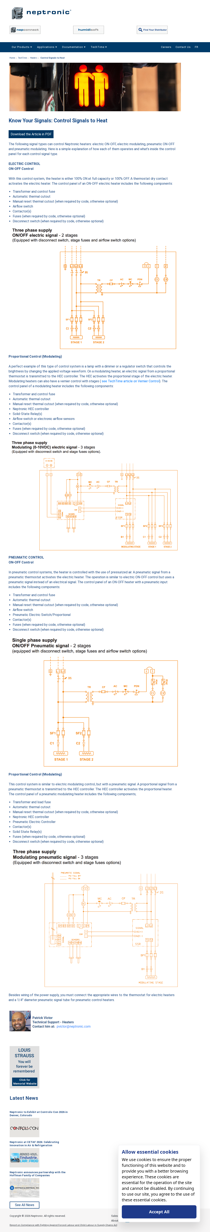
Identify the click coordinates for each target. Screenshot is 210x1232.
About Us (116, 1220)
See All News (24, 1205)
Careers (166, 47)
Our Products (21, 47)
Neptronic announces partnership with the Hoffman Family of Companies (37, 1174)
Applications (46, 47)
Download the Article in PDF (31, 134)
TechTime (98, 47)
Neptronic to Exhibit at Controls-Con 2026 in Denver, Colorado (39, 1113)
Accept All (159, 1212)
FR (196, 47)
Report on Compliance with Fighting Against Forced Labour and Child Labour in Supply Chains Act (63, 1225)
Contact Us (183, 47)
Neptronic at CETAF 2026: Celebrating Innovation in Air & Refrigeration (34, 1143)
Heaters (33, 58)
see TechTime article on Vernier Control (130, 381)
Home (12, 58)
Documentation (73, 47)
